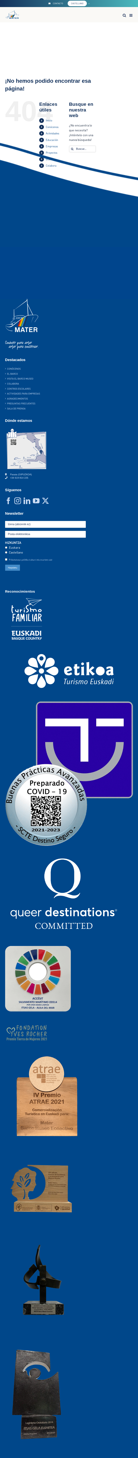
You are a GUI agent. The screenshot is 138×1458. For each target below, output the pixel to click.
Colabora (13, 383)
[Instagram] (17, 500)
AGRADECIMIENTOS (17, 398)
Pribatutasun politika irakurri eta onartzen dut (30, 559)
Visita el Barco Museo (20, 378)
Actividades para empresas (23, 393)
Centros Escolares (19, 388)
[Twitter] (45, 500)
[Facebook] (8, 500)
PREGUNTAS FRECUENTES (21, 403)
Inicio (49, 120)
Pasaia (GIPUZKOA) (21, 474)
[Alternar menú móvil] (131, 15)
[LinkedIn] (27, 500)
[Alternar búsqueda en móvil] (124, 15)
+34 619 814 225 (19, 477)
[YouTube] (36, 500)
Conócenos (14, 368)
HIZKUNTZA (13, 542)
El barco (12, 373)
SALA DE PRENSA (16, 408)
